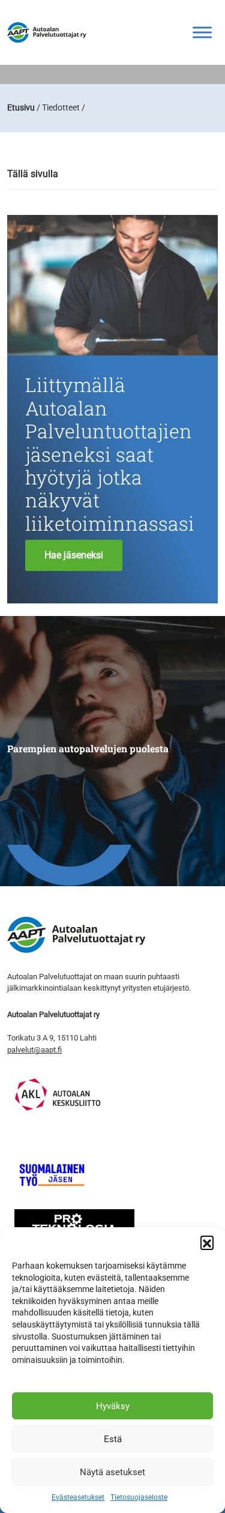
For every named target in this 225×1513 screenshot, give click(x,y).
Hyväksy (113, 1406)
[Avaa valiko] (202, 32)
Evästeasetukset (78, 1497)
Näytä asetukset (112, 1472)
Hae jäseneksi (73, 555)
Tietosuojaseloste (138, 1497)
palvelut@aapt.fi (34, 1049)
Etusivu (21, 107)
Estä (113, 1439)
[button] (207, 1242)
